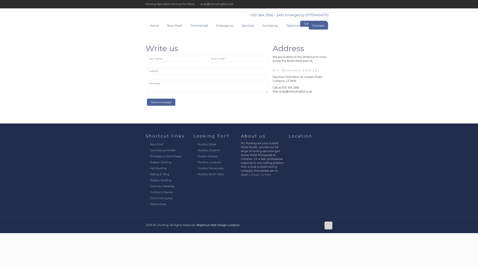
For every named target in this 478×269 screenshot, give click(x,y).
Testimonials (158, 204)
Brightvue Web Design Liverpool (218, 225)
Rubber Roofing (160, 162)
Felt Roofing (158, 168)
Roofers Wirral (207, 144)
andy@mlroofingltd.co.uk (216, 4)
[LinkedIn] (330, 4)
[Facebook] (310, 4)
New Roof (156, 144)
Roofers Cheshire (209, 150)
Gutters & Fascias (161, 192)
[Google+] (315, 4)
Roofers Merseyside (211, 168)
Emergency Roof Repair (166, 156)
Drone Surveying (161, 198)
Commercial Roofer (163, 150)
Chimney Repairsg (162, 186)
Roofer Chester (208, 156)
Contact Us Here (260, 174)
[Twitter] (320, 4)
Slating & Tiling (159, 174)
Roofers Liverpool (209, 162)
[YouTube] (325, 4)
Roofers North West (211, 174)
